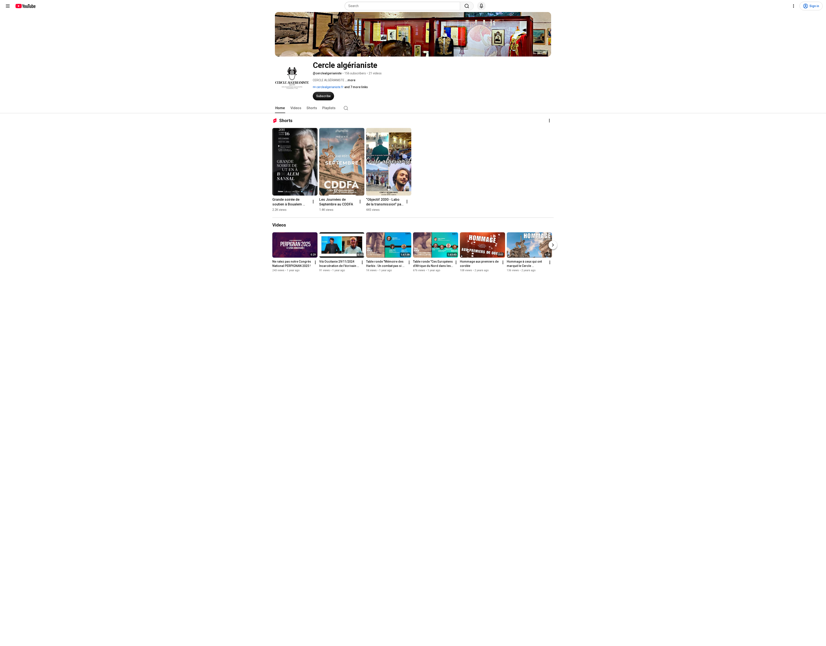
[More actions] (549, 120)
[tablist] (413, 108)
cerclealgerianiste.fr (330, 87)
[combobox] (403, 6)
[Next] (553, 245)
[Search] (467, 6)
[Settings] (793, 6)
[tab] (280, 108)
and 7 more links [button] (356, 87)
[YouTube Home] (25, 6)
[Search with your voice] (481, 6)
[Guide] (7, 6)
